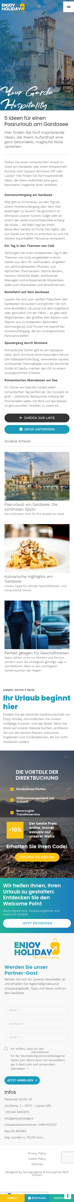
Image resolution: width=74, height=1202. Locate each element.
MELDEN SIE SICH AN (37, 857)
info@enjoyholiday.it (18, 1119)
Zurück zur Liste (39, 418)
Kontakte (61, 1198)
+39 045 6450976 (16, 1112)
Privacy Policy (37, 1153)
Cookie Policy (37, 1158)
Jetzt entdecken (37, 923)
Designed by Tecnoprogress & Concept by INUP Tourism (37, 1173)
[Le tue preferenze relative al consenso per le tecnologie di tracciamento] (67, 1195)
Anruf (12, 1198)
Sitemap (37, 1164)
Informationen (40, 1052)
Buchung (39, 1198)
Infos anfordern (39, 429)
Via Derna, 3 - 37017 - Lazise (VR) (27, 1106)
